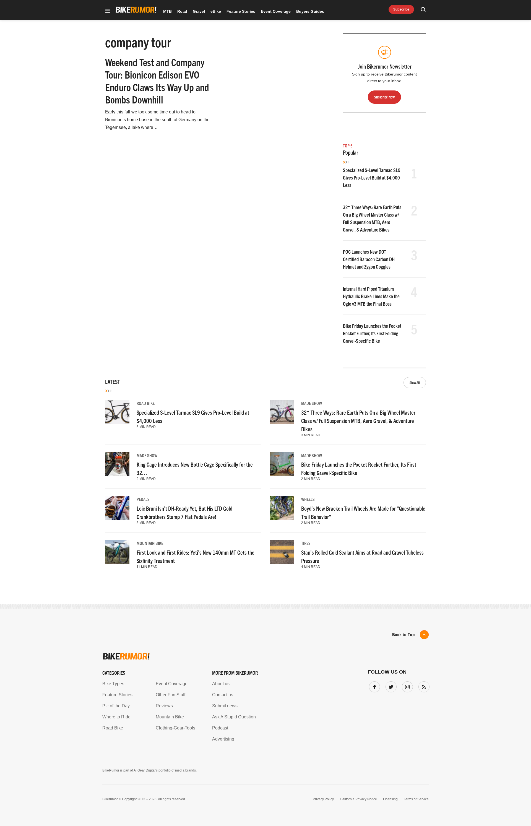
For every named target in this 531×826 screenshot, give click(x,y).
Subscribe (401, 9)
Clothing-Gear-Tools (175, 728)
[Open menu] (107, 11)
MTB (167, 11)
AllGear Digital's (146, 770)
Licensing (390, 799)
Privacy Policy (323, 799)
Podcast (220, 728)
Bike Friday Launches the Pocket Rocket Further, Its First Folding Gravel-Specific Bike (372, 333)
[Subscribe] (422, 685)
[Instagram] (406, 685)
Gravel (199, 11)
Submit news (225, 705)
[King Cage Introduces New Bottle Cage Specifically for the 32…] (117, 464)
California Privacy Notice (358, 799)
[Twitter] (389, 685)
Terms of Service (416, 799)
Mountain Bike (150, 543)
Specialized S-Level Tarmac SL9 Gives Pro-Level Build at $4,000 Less (371, 177)
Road (182, 11)
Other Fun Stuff (170, 694)
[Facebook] (373, 685)
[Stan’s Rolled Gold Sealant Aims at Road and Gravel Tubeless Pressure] (282, 552)
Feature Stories (241, 11)
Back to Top (403, 634)
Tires (306, 543)
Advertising (223, 739)
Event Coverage (276, 11)
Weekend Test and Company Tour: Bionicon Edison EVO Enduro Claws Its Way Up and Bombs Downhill (157, 80)
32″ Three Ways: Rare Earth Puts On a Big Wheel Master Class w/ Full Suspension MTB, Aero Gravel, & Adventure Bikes (358, 420)
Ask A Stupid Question (234, 717)
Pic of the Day (116, 705)
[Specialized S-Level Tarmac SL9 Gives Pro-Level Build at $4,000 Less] (117, 412)
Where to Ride (116, 717)
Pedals (143, 499)
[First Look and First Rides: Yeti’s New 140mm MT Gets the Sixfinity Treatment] (117, 552)
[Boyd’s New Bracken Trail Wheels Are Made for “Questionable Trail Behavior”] (282, 508)
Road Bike (146, 403)
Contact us (222, 694)
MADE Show (311, 403)
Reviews (164, 705)
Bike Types (113, 683)
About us (221, 683)
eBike (215, 11)
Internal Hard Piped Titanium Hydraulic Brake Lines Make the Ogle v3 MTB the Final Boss (371, 296)
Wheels (308, 499)
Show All (415, 382)
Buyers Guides (310, 11)
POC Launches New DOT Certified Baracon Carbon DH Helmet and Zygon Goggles (369, 259)
